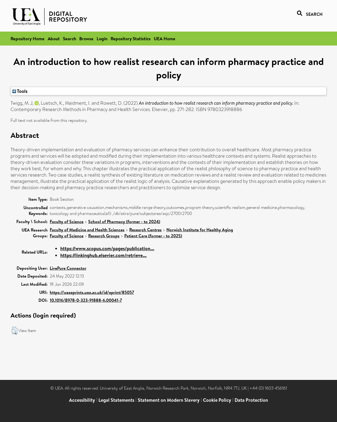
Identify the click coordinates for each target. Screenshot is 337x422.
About (54, 39)
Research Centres (145, 230)
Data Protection (251, 400)
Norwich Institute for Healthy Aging (199, 230)
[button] (14, 331)
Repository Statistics (131, 39)
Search (69, 39)
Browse (86, 39)
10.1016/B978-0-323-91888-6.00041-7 (86, 300)
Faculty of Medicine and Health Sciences (87, 230)
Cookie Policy (217, 400)
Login (102, 39)
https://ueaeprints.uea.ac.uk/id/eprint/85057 (92, 292)
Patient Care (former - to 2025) (153, 236)
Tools (22, 91)
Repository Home (27, 39)
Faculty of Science (66, 221)
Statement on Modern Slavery (169, 400)
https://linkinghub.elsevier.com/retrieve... (103, 255)
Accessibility (82, 400)
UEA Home (164, 39)
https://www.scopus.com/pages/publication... (107, 248)
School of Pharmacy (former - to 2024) (124, 221)
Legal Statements (116, 400)
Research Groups (104, 236)
